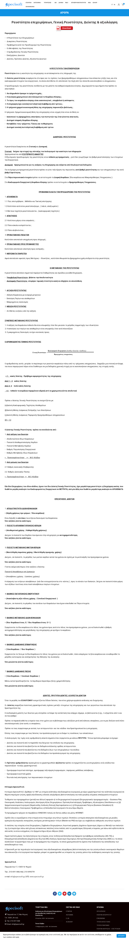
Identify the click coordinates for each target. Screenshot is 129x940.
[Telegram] (74, 894)
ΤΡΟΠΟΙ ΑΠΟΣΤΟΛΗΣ (103, 922)
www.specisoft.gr (37, 877)
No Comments (50, 918)
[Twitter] (60, 894)
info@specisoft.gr (17, 877)
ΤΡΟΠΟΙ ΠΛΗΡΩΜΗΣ (103, 925)
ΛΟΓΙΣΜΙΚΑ (69, 915)
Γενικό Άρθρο (39, 923)
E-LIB (67, 918)
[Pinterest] (64, 894)
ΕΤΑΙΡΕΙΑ (69, 911)
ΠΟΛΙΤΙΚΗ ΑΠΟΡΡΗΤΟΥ (104, 915)
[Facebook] (112, 4)
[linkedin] (114, 4)
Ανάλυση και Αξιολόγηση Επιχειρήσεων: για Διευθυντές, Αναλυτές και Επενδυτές (48, 913)
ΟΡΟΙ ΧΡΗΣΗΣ (101, 911)
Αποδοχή (121, 936)
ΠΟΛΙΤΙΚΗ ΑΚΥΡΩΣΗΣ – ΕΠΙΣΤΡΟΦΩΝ (108, 929)
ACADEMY (69, 922)
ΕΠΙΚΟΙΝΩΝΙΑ (101, 918)
